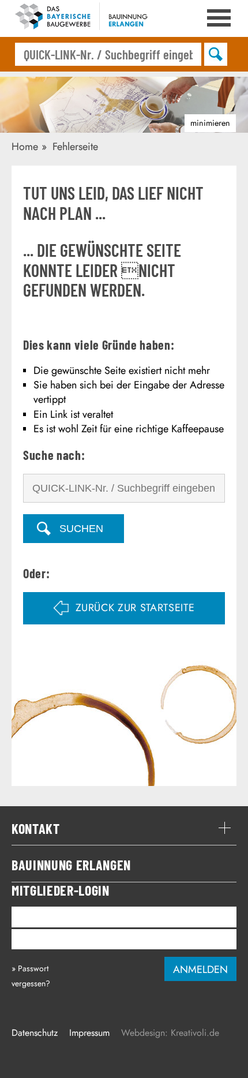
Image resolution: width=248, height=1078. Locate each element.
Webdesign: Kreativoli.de (170, 1032)
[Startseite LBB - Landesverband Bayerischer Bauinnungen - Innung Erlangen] (81, 18)
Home (25, 146)
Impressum (89, 1032)
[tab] (124, 829)
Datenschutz (35, 1032)
